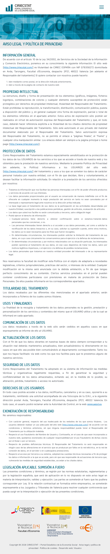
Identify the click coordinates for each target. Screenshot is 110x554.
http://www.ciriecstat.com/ (18, 67)
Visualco (77, 548)
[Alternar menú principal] (100, 7)
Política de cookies (48, 548)
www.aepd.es (94, 404)
